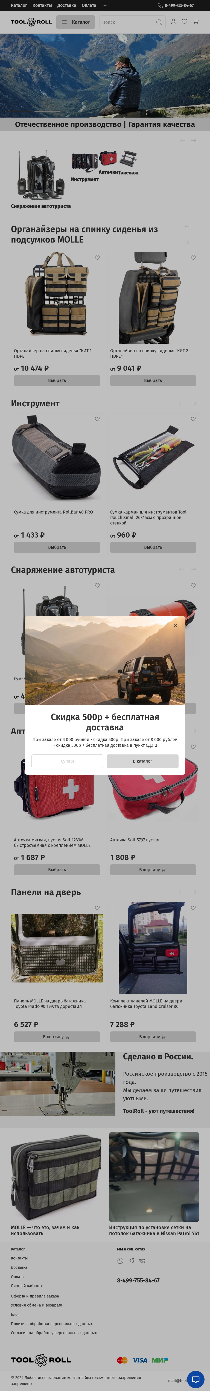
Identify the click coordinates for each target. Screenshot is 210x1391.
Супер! (67, 761)
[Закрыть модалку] (175, 626)
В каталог (142, 761)
